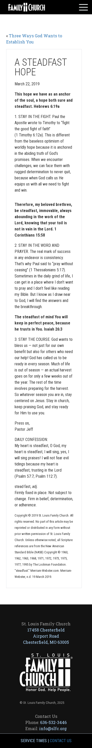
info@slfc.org (53, 728)
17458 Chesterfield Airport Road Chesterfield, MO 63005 (46, 636)
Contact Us (61, 740)
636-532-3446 (53, 722)
